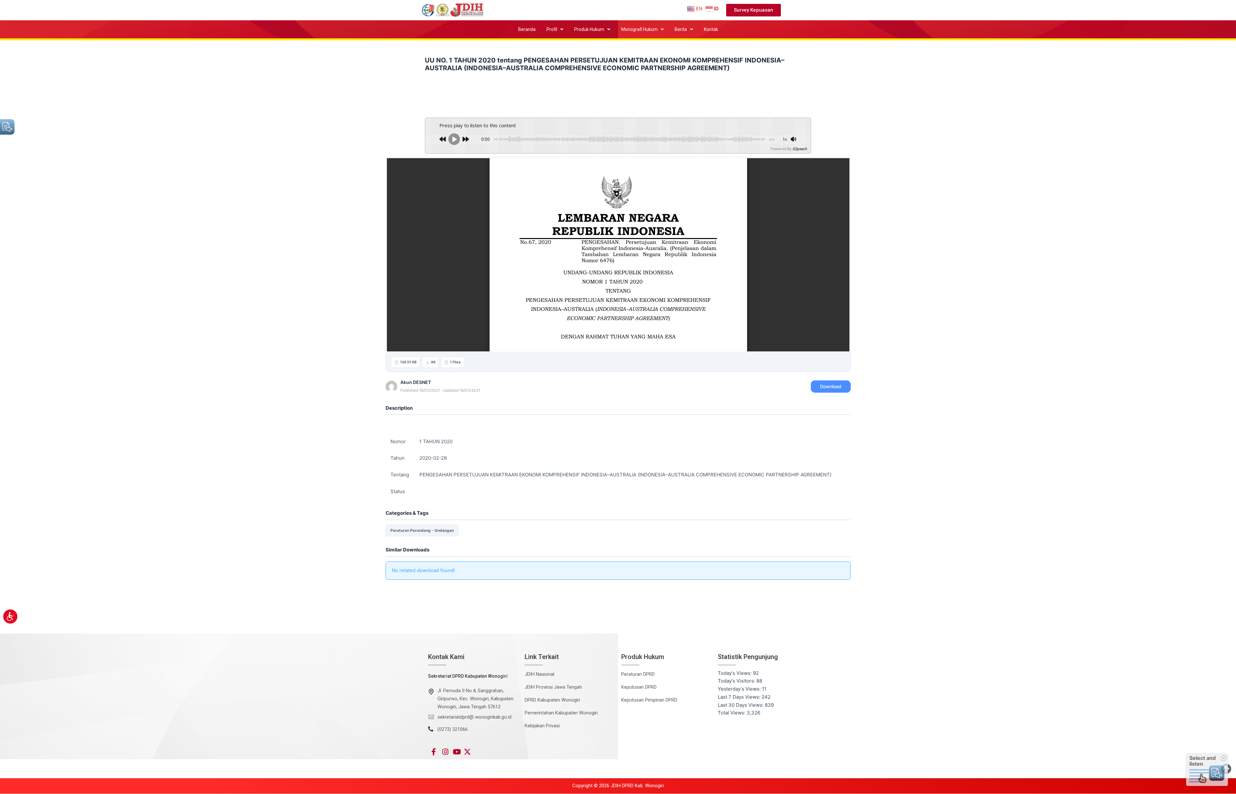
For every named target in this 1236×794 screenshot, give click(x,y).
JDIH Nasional (539, 674)
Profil (552, 29)
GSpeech (799, 148)
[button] (555, 29)
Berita (681, 29)
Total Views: (732, 713)
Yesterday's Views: (740, 689)
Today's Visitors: (737, 681)
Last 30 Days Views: (741, 705)
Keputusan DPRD (639, 687)
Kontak (711, 29)
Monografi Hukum (639, 29)
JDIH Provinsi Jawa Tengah (553, 687)
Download (830, 386)
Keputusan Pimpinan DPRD (649, 700)
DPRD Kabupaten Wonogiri (552, 700)
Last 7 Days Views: (740, 697)
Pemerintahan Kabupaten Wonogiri (561, 713)
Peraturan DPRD (638, 674)
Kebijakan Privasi (542, 726)
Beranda (527, 29)
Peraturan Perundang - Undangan (422, 530)
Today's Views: (735, 673)
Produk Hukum (589, 29)
